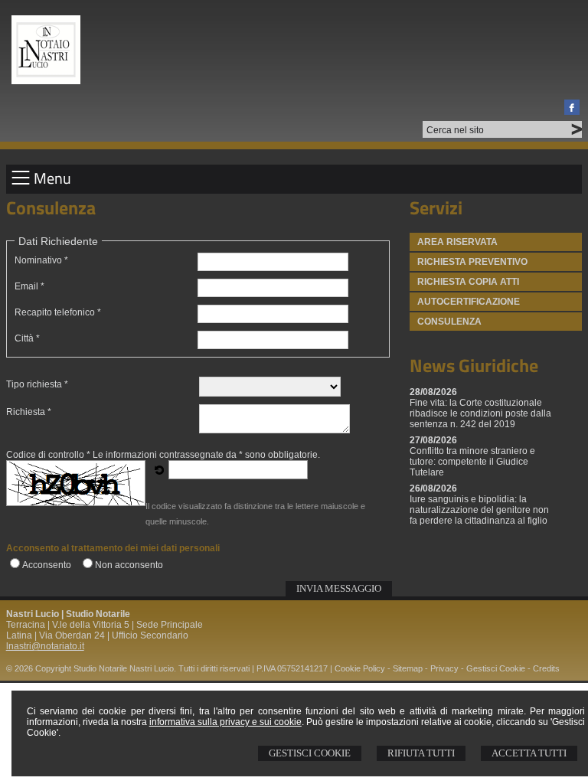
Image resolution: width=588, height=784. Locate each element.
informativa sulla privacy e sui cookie (225, 722)
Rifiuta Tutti (421, 753)
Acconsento (46, 565)
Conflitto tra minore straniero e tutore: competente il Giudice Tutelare (472, 462)
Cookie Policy (360, 668)
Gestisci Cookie (310, 753)
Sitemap (408, 668)
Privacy (444, 668)
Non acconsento (129, 565)
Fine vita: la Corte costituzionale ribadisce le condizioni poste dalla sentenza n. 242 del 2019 (480, 413)
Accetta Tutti (529, 753)
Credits (546, 668)
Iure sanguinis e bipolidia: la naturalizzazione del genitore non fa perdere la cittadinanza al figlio (479, 510)
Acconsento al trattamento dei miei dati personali (113, 548)
